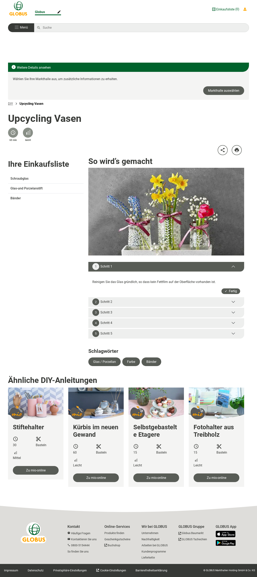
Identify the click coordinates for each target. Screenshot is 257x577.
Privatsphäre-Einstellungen (70, 570)
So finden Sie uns (78, 551)
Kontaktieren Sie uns (84, 539)
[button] (21, 27)
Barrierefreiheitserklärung (151, 570)
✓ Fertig (231, 291)
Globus (40, 12)
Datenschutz (36, 570)
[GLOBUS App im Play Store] (226, 543)
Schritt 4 (103, 323)
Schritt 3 (103, 312)
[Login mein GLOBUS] (246, 9)
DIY (10, 104)
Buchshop (114, 545)
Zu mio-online (36, 470)
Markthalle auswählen (223, 91)
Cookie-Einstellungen (113, 570)
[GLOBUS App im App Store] (227, 534)
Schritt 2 (103, 302)
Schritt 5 (103, 334)
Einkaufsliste (225, 9)
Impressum (11, 570)
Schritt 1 (103, 267)
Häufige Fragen (80, 533)
